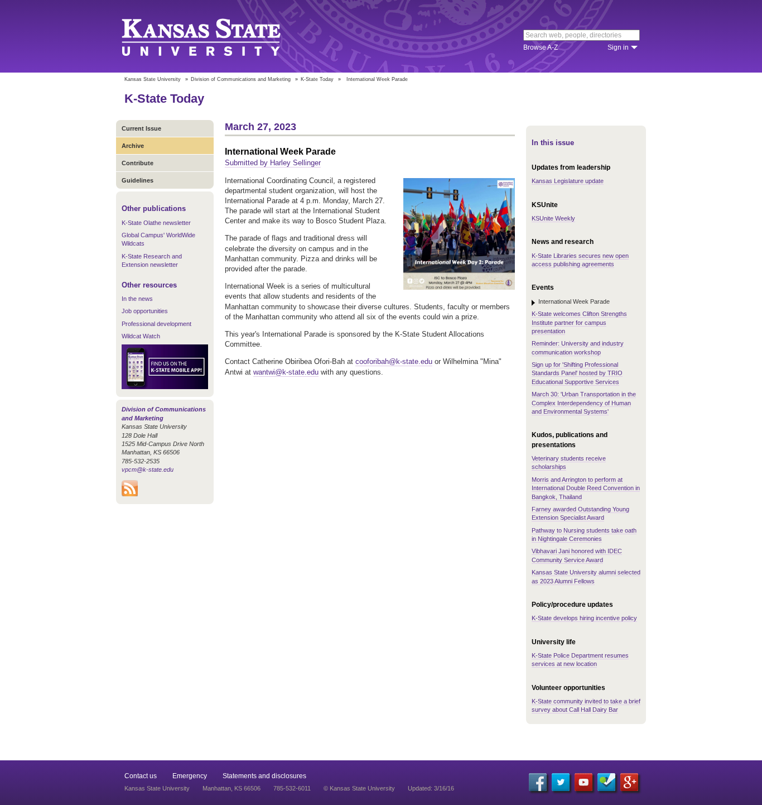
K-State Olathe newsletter (156, 222)
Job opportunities (145, 311)
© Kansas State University (359, 788)
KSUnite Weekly (553, 218)
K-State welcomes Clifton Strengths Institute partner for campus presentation (579, 322)
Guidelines (137, 180)
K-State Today (317, 79)
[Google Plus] (629, 782)
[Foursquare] (606, 782)
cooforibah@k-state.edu (393, 361)
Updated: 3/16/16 (431, 788)
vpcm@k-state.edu (147, 469)
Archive (133, 145)
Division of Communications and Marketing (241, 79)
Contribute (137, 163)
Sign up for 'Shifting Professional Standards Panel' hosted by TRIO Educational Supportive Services (577, 373)
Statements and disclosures (264, 776)
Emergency (189, 776)
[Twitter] (561, 782)
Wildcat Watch (141, 336)
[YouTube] (583, 782)
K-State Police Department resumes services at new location (580, 659)
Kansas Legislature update (568, 181)
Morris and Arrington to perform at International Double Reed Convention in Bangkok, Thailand (586, 488)
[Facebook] (538, 782)
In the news (137, 298)
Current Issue (141, 128)
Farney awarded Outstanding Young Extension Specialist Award (580, 513)
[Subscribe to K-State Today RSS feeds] (130, 494)
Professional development (156, 323)
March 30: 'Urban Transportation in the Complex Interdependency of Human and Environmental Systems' (584, 403)
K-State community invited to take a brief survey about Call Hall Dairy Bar (586, 705)
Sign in (618, 47)
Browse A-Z (540, 47)
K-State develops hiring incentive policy (584, 618)
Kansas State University (215, 36)
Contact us (140, 776)
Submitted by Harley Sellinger (273, 163)
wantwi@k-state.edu (286, 372)
